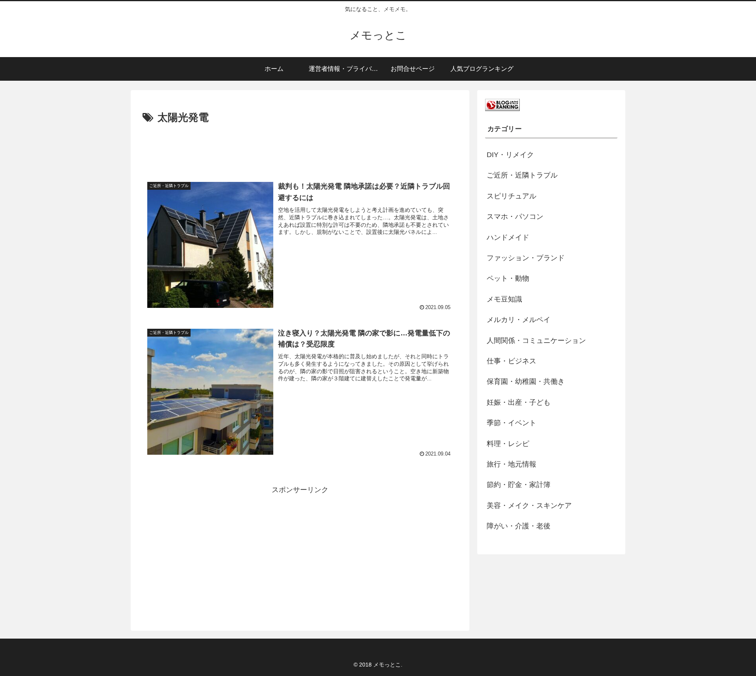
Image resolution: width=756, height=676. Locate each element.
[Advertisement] (300, 148)
